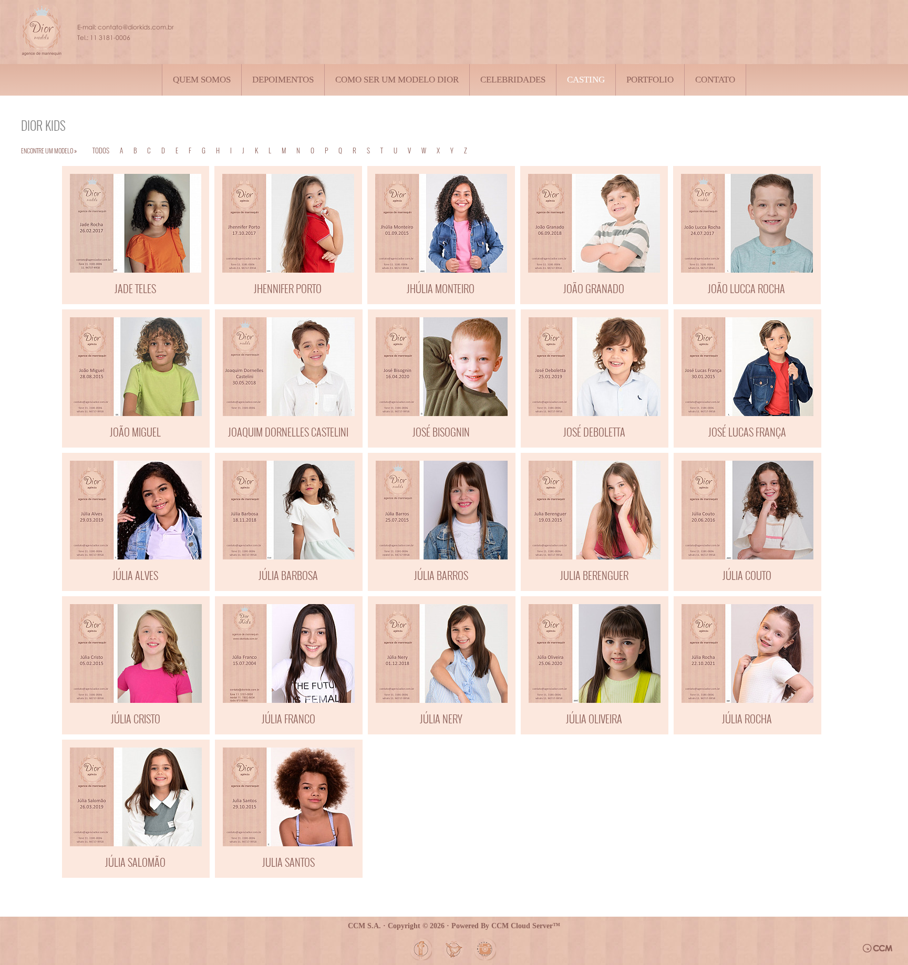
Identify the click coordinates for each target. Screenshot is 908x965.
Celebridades (512, 80)
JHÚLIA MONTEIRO (440, 288)
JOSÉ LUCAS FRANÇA (747, 432)
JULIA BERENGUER (594, 575)
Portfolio (650, 80)
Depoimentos (283, 80)
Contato (715, 80)
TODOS (100, 150)
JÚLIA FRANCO (288, 719)
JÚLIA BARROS (441, 575)
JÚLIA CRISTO (135, 719)
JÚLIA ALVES (135, 575)
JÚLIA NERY (441, 719)
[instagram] (485, 949)
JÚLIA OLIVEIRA (594, 719)
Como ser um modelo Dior (397, 80)
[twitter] (453, 949)
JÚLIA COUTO (747, 575)
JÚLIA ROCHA (747, 719)
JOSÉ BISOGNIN (441, 432)
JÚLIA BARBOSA (288, 575)
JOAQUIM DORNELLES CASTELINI (288, 432)
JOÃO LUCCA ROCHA (746, 288)
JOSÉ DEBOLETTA (594, 432)
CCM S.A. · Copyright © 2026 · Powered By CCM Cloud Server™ (454, 926)
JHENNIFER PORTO (288, 288)
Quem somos (202, 80)
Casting (586, 80)
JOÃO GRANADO (593, 288)
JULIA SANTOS (288, 862)
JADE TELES (135, 288)
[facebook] (421, 949)
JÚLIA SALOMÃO (135, 862)
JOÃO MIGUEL (135, 432)
